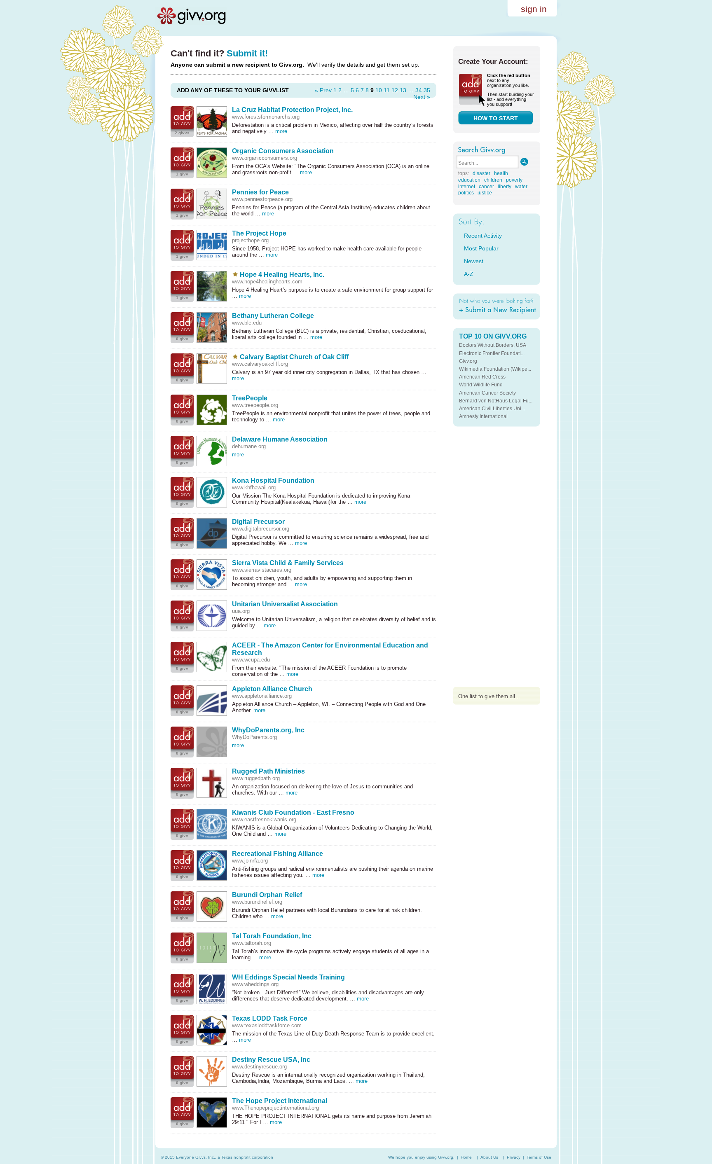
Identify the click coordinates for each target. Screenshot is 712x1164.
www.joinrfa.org (250, 861)
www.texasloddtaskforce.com (267, 1025)
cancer (486, 186)
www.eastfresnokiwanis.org (264, 819)
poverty (514, 180)
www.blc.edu (247, 323)
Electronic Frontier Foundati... (492, 353)
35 (427, 90)
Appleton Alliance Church (272, 688)
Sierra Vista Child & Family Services (288, 562)
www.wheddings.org (255, 984)
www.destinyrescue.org (259, 1066)
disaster (481, 173)
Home (466, 1157)
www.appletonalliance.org (262, 696)
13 (403, 90)
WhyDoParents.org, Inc (268, 730)
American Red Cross (482, 377)
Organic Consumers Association (283, 150)
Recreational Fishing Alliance (277, 853)
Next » (421, 96)
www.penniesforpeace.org (262, 199)
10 (378, 90)
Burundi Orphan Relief (267, 894)
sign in (534, 9)
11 (387, 90)
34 (418, 90)
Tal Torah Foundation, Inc (272, 936)
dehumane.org (249, 446)
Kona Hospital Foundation (273, 480)
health (501, 173)
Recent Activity (483, 235)
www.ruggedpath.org (256, 778)
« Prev (323, 90)
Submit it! (247, 53)
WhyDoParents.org (254, 737)
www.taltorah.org (251, 943)
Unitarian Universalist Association (285, 604)
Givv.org (468, 361)
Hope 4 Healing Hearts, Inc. (282, 274)
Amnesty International (483, 416)
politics (466, 193)
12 (394, 90)
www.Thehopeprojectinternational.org (275, 1108)
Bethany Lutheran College (273, 315)
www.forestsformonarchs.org (266, 117)
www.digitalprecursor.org (260, 529)
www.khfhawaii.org (254, 487)
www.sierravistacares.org (261, 570)
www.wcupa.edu (251, 660)
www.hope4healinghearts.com (267, 281)
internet (466, 186)
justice (485, 193)
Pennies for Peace (260, 192)
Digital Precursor (258, 521)
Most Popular (481, 248)
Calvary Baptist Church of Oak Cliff (294, 356)
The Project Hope (259, 233)
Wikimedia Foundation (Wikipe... (495, 369)
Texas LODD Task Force (269, 1018)
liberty (504, 186)
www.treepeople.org (255, 405)
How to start (495, 118)
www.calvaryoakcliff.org (260, 364)
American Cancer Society (487, 393)
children (493, 180)
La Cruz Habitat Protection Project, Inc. (292, 109)
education (469, 180)
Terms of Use (539, 1157)
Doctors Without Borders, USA (492, 345)
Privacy (513, 1157)
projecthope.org (250, 240)
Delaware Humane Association (280, 439)
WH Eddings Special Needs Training (288, 977)
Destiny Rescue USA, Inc (271, 1059)
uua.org (241, 611)
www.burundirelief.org (257, 902)
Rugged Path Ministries (268, 771)
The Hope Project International (279, 1100)
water (521, 186)
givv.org (191, 16)
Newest (473, 261)
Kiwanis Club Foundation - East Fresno (293, 812)
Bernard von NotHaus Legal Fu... (495, 401)
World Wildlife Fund (481, 385)
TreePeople (249, 398)
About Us (489, 1157)
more (281, 131)
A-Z (468, 274)
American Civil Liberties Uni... (492, 408)
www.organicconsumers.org (264, 158)
